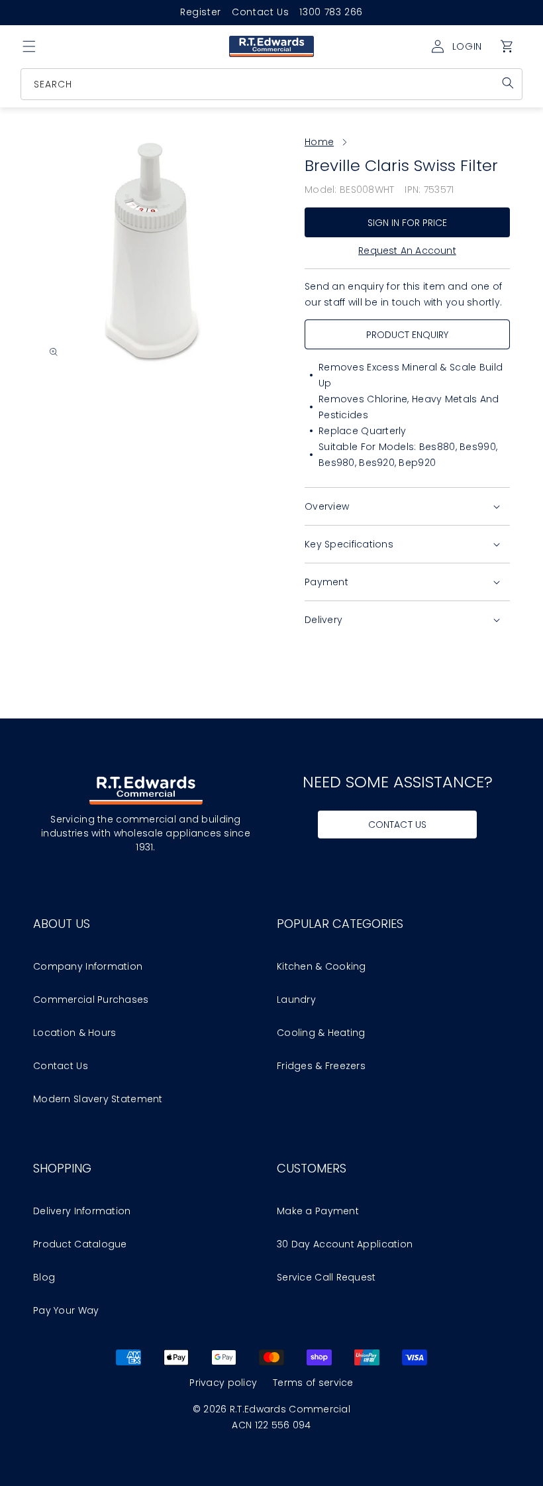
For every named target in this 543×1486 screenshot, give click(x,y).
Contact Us (260, 12)
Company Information (87, 966)
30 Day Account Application (345, 1244)
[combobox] (272, 84)
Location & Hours (74, 1032)
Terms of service (313, 1382)
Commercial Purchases (91, 999)
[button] (29, 46)
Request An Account (407, 250)
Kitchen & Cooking (321, 966)
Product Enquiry (407, 334)
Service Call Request (326, 1277)
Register (200, 12)
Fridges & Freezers (321, 1065)
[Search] (507, 82)
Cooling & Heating (321, 1032)
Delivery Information (82, 1211)
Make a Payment (318, 1211)
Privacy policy (223, 1382)
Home (319, 141)
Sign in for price (408, 222)
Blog (44, 1277)
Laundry (296, 999)
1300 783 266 (331, 12)
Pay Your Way (66, 1310)
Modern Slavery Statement (98, 1099)
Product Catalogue (80, 1244)
